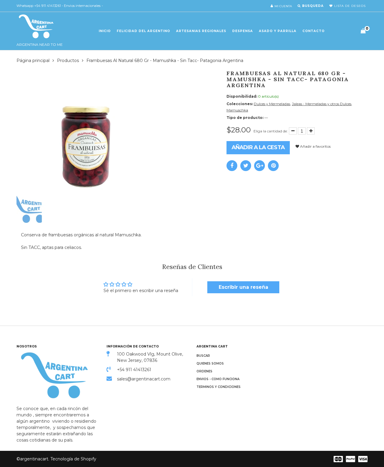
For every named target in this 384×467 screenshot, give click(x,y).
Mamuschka (237, 110)
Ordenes (204, 371)
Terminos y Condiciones (218, 387)
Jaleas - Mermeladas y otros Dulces (321, 104)
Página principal (33, 60)
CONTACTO (313, 31)
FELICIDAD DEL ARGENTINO (143, 31)
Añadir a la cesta (258, 147)
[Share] (231, 165)
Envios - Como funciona (217, 379)
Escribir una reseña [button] (243, 287)
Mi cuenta (283, 6)
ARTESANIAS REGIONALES (201, 31)
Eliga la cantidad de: (271, 131)
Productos (68, 60)
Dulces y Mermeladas (272, 104)
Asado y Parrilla (277, 31)
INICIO (105, 31)
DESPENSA (242, 31)
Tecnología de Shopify (73, 459)
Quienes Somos (210, 363)
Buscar (203, 356)
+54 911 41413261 (134, 369)
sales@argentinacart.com (143, 379)
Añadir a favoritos (315, 146)
